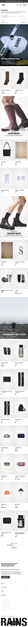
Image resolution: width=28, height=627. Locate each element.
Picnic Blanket (4, 261)
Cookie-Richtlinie (4, 605)
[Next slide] (26, 16)
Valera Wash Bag (4, 447)
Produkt (25, 22)
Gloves (16, 290)
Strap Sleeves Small (5, 419)
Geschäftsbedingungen (5, 601)
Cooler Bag (3, 161)
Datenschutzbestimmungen (6, 603)
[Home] (3, 5)
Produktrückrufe (4, 609)
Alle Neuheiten (5, 16)
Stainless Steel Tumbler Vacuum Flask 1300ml (20, 533)
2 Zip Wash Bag (18, 447)
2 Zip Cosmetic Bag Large (20, 476)
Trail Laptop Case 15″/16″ (6, 532)
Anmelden (5, 577)
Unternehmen (14, 587)
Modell (22, 22)
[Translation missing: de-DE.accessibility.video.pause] (14, 45)
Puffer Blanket (18, 161)
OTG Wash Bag (4, 476)
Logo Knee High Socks (5, 90)
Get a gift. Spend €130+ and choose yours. (14, 1)
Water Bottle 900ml (19, 362)
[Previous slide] (2, 16)
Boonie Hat (17, 504)
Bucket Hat (3, 504)
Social (14, 590)
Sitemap (2, 611)
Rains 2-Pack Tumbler (19, 190)
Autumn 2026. (20, 16)
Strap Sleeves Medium (19, 391)
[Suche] (17, 5)
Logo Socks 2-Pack (19, 90)
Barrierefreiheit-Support (5, 599)
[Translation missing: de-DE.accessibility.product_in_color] (7, 78)
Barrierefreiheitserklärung (5, 607)
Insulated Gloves (4, 362)
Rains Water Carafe (5, 190)
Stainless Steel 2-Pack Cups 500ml (7, 291)
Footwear (12, 16)
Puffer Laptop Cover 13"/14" (6, 391)
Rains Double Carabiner (20, 261)
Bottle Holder (18, 419)
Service (14, 583)
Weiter (14, 547)
